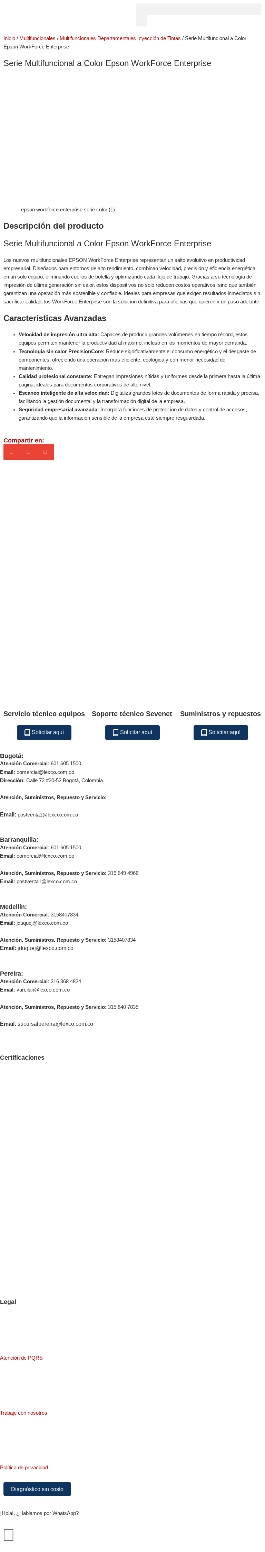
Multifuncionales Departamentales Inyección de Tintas (120, 38)
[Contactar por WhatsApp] (8, 1535)
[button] (199, 9)
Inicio (9, 38)
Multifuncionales (37, 38)
